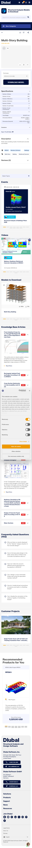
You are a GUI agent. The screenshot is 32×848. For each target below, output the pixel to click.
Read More (9, 366)
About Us (5, 830)
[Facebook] (12, 817)
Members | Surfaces (15, 150)
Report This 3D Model (6, 132)
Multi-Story (7, 154)
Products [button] (7, 797)
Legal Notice (6, 828)
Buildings (27, 150)
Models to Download (11, 280)
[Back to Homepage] (5, 2)
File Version (6, 73)
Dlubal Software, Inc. (11, 752)
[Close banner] (29, 390)
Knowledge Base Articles (13, 327)
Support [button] (6, 801)
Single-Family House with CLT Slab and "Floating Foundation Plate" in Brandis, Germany (15, 639)
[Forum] (4, 817)
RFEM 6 (6, 150)
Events (4, 182)
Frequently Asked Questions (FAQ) (15, 535)
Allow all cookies (16, 446)
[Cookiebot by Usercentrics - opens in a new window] (19, 391)
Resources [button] (7, 808)
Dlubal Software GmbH (12, 772)
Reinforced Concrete (24, 154)
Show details (23, 441)
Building (14, 154)
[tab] (6, 726)
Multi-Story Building (10, 312)
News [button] (5, 805)
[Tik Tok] (4, 820)
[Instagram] (22, 817)
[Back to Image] (7, 48)
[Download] (20, 64)
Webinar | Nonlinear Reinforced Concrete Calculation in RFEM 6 (13, 262)
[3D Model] (4, 48)
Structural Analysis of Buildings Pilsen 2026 (15, 221)
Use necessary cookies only (16, 456)
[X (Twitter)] (19, 817)
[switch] (27, 424)
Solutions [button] (7, 794)
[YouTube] (8, 817)
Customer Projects (10, 611)
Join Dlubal (7, 814)
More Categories (11, 26)
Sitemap (5, 833)
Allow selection (16, 451)
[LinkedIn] (15, 817)
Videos (4, 235)
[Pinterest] (26, 817)
